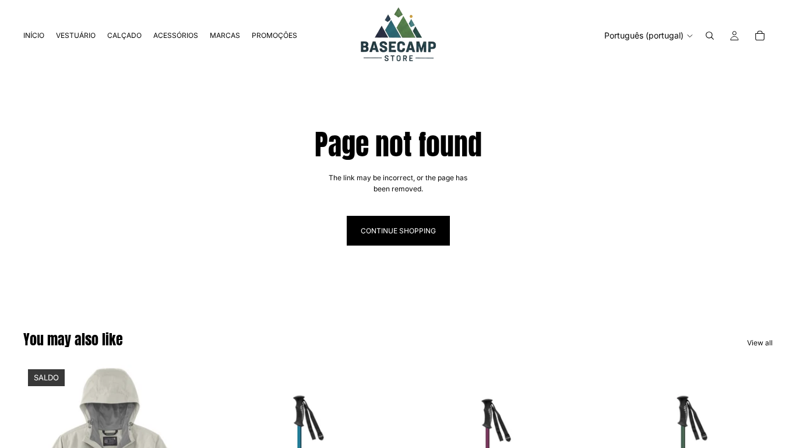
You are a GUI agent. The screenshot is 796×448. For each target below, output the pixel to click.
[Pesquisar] (710, 35)
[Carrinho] (760, 35)
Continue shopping (398, 230)
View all (760, 342)
